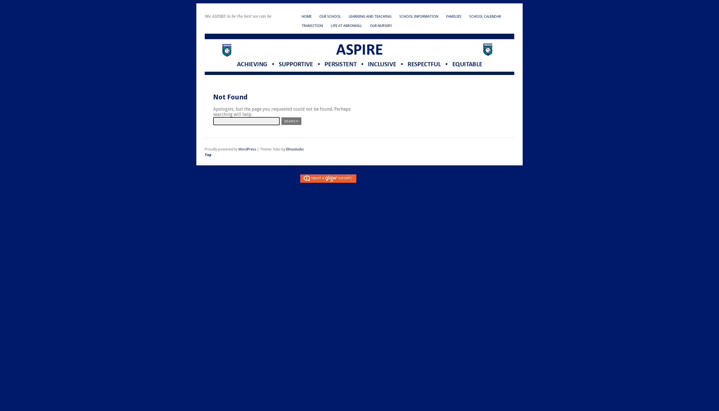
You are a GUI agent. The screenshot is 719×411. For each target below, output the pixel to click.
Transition (312, 26)
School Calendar (485, 16)
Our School (330, 16)
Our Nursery (381, 26)
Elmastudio (295, 149)
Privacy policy (408, 179)
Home (306, 16)
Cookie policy (384, 179)
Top (208, 155)
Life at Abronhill (346, 26)
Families (453, 16)
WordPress (247, 149)
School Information (418, 16)
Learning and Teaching (370, 16)
